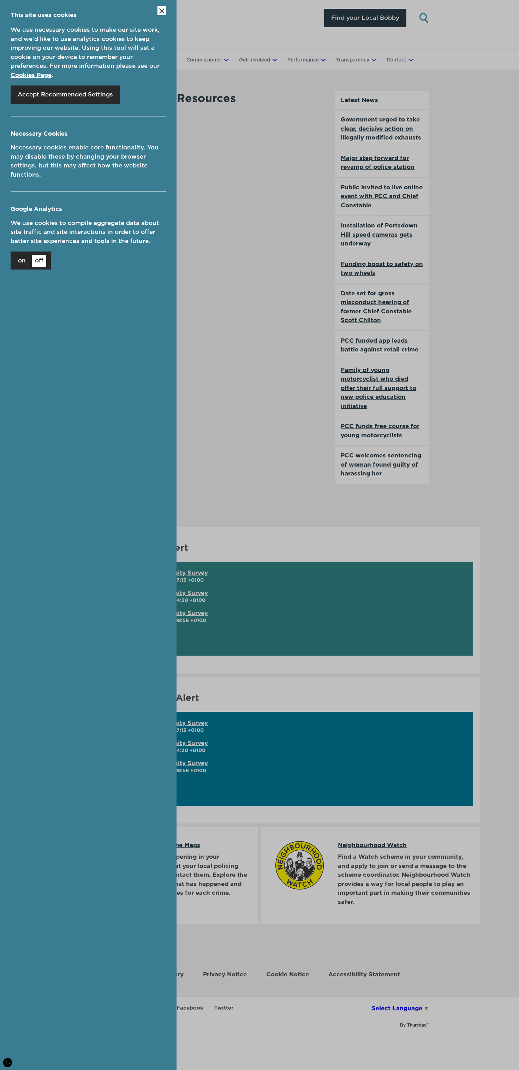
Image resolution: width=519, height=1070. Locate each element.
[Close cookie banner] (161, 10)
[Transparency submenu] (373, 59)
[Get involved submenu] (274, 59)
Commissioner (203, 59)
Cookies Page (31, 75)
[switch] (31, 261)
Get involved (254, 59)
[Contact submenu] (410, 59)
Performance (303, 59)
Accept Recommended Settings (65, 94)
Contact (396, 59)
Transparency (352, 59)
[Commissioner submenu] (225, 59)
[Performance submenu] (323, 59)
